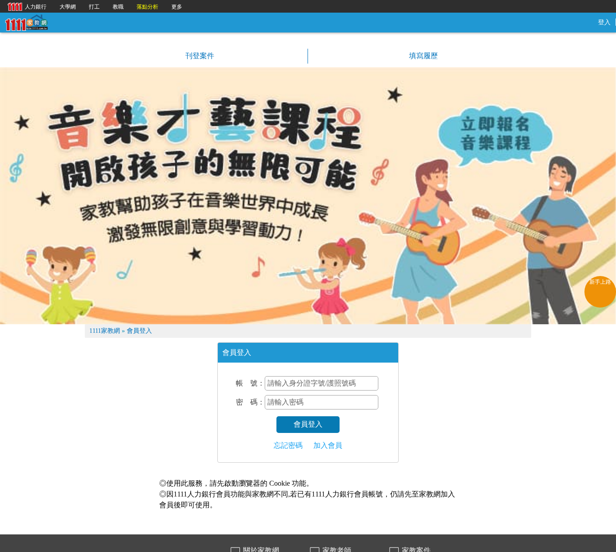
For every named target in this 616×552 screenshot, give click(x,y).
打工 (94, 7)
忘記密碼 (288, 445)
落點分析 (147, 7)
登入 (604, 22)
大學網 (68, 7)
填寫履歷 (422, 56)
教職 (118, 7)
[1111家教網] (26, 22)
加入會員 (327, 445)
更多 (176, 7)
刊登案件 (199, 56)
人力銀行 (24, 6)
